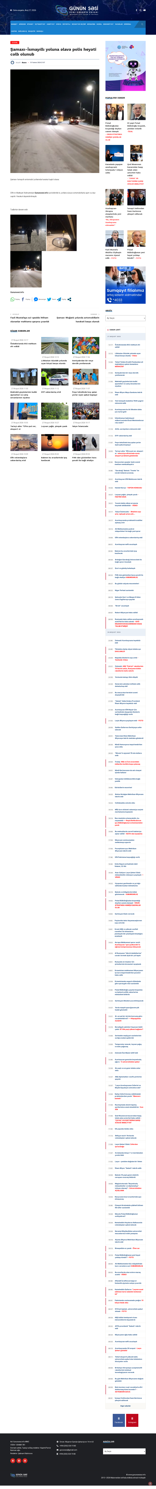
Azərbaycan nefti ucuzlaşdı (126, 544)
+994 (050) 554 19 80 (68, 1446)
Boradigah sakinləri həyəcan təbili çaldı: (129, 1028)
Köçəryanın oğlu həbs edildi (126, 1335)
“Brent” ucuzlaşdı (122, 606)
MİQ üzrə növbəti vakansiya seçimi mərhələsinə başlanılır (129, 811)
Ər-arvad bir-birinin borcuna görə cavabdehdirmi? (128, 1018)
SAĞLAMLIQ (22, 31)
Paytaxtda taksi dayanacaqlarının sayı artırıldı (128, 922)
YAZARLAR (119, 24)
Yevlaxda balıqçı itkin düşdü (126, 677)
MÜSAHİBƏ (91, 24)
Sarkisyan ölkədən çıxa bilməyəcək (129, 1001)
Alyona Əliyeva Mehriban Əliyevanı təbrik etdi (129, 1241)
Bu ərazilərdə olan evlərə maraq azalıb (128, 1273)
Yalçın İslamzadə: (80, 426)
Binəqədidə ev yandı (127, 1248)
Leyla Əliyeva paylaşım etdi (129, 721)
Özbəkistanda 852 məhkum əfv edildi (127, 346)
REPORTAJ (66, 24)
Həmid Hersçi (128, 488)
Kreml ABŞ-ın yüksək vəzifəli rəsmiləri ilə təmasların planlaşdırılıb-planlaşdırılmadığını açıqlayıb (129, 932)
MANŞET (14, 24)
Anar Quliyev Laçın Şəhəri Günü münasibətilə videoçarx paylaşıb (129, 875)
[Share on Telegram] (61, 299)
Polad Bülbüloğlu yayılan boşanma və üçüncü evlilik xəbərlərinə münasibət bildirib (128, 992)
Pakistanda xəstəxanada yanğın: (129, 1301)
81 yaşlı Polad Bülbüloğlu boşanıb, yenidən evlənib (136, 127)
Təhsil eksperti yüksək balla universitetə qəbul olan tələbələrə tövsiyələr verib (128, 1359)
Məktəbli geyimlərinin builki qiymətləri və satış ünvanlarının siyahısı (23, 395)
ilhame (24, 62)
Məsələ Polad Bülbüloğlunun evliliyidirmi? (126, 1215)
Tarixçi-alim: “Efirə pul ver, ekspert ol (129, 453)
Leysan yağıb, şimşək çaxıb (54, 426)
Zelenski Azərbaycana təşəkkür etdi (128, 641)
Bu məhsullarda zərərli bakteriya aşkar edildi (128, 832)
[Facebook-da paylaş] (25, 299)
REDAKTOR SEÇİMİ (79, 24)
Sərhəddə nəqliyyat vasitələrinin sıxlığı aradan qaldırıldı (128, 1037)
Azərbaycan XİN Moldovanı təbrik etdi (128, 480)
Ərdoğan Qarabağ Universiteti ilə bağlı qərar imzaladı (128, 561)
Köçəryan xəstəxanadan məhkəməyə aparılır (124, 841)
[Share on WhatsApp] (15, 299)
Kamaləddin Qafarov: (129, 1291)
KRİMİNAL (127, 24)
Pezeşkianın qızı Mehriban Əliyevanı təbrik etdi (125, 850)
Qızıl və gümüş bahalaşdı (125, 568)
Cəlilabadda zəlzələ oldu (125, 803)
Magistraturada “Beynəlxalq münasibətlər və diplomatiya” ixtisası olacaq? (128, 1187)
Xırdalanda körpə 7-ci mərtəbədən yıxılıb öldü (129, 1154)
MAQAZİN (31, 31)
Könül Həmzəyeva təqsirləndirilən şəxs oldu (128, 746)
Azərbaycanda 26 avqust (128, 1349)
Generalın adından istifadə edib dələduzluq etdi (127, 685)
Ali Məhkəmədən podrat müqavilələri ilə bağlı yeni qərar (128, 530)
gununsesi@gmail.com (68, 1450)
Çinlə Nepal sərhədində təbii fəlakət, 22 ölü (126, 865)
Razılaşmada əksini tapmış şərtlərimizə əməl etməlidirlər (129, 1107)
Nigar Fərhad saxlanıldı (124, 590)
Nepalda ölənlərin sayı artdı (126, 659)
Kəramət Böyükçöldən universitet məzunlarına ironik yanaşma (128, 1232)
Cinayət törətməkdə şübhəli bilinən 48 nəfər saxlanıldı (129, 1206)
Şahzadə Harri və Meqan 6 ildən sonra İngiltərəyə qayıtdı (128, 598)
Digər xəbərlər (125, 1406)
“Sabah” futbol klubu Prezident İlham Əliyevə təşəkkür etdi (127, 702)
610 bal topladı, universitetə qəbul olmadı (129, 1310)
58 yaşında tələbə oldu (124, 1129)
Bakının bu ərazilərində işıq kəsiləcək (126, 552)
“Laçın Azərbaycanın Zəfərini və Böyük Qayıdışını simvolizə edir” (128, 1086)
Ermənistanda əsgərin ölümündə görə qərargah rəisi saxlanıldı (128, 982)
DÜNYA (58, 24)
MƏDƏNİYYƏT (108, 24)
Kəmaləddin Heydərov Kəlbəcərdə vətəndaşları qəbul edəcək (128, 1224)
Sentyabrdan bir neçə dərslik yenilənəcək (126, 374)
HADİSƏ (14, 31)
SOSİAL (99, 24)
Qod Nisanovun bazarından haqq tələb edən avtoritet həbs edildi (135, 174)
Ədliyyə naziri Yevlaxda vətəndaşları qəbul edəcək (125, 1137)
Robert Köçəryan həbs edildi (126, 613)
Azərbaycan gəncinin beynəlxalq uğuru (128, 1061)
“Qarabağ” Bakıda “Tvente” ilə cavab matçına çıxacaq (127, 472)
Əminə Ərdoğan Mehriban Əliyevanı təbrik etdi (129, 795)
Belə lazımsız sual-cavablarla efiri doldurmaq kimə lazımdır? (128, 1389)
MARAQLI (40, 31)
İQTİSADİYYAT (40, 24)
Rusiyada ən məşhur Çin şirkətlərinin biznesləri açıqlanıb (128, 963)
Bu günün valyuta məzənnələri (127, 584)
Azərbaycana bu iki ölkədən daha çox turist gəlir (128, 410)
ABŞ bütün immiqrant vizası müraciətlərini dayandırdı (126, 1319)
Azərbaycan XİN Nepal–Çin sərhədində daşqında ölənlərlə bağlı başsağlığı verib (127, 712)
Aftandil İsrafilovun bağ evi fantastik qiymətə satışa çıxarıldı (128, 1282)
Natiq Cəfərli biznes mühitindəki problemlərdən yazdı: (128, 1096)
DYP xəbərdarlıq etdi (51, 392)
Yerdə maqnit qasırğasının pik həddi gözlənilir (127, 1009)
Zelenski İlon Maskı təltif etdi (126, 1053)
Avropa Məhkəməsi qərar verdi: (128, 944)
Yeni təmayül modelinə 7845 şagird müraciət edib (129, 402)
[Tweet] (51, 299)
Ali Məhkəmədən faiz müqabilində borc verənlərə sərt (129, 1265)
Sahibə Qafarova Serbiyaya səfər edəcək (128, 728)
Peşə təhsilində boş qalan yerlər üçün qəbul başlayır (128, 444)
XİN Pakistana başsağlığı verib (127, 857)
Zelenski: (129, 668)
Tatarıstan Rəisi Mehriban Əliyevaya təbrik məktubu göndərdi (129, 737)
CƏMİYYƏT (51, 24)
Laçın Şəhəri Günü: (126, 1145)
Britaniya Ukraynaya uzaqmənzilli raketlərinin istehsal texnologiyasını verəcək (128, 1370)
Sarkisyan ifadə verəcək (124, 914)
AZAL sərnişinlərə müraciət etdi (128, 429)
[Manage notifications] (150, 1484)
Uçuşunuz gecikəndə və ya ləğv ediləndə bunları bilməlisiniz (127, 884)
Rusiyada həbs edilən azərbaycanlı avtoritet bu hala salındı (129, 622)
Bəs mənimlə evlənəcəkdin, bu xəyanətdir (128, 821)
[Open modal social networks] (69, 299)
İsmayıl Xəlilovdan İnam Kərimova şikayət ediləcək (135, 211)
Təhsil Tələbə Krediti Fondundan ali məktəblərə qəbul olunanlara (129, 364)
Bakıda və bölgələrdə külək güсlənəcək (126, 893)
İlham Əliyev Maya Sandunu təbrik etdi (128, 393)
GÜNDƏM (22, 24)
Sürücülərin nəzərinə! (123, 787)
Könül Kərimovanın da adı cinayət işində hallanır (128, 771)
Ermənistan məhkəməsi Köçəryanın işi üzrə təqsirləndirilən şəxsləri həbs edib (129, 972)
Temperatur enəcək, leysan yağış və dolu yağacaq (128, 1045)
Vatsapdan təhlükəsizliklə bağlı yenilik (127, 780)
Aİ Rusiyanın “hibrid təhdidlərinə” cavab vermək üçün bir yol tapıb (128, 954)
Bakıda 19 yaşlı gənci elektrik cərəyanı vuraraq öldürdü (127, 1176)
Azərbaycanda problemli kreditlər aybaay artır (128, 521)
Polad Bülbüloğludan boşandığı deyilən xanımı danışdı (113, 131)
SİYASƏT (30, 24)
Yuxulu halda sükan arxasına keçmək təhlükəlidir (126, 504)
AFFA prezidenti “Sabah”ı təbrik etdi (128, 1327)
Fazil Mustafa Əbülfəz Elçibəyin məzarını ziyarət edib (113, 254)
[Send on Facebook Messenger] (40, 299)
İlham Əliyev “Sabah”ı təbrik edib (128, 1168)
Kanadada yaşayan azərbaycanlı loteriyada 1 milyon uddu (114, 168)
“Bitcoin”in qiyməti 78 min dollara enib (128, 754)
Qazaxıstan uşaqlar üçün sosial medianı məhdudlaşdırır (127, 463)
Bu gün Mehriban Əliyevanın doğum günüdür (129, 1380)
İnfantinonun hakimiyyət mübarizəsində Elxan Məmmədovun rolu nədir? (129, 420)
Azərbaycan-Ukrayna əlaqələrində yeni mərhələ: (113, 216)
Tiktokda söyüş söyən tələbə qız (128, 650)
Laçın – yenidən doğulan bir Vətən (128, 1161)
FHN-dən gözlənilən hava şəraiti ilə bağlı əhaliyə (129, 576)
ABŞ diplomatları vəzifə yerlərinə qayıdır (128, 1078)
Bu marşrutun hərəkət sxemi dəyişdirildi (126, 694)
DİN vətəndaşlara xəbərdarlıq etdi (128, 537)
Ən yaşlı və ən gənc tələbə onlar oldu (127, 1069)
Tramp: (127, 763)
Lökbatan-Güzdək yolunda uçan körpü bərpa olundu (128, 354)
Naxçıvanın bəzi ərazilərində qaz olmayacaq (128, 1198)
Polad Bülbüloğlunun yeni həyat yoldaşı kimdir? (136, 254)
